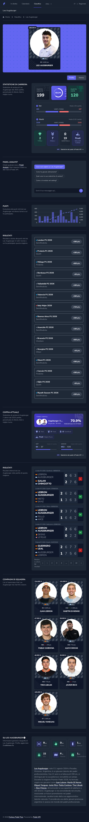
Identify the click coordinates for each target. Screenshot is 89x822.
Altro (47, 4)
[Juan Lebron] (46, 592)
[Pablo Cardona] (46, 629)
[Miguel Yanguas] (46, 703)
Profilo (71, 78)
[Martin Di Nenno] (71, 592)
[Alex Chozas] (71, 629)
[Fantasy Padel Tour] (4, 3)
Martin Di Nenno (71, 611)
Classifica (17, 17)
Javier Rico (71, 685)
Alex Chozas (71, 648)
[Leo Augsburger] (44, 43)
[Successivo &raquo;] (81, 563)
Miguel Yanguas (46, 722)
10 (76, 563)
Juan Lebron (46, 611)
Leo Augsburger (44, 65)
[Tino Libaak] (46, 666)
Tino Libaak (46, 685)
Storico (81, 78)
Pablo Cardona (46, 648)
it (74, 4)
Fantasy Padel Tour (16, 817)
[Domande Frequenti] (24, 738)
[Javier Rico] (71, 666)
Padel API (37, 817)
